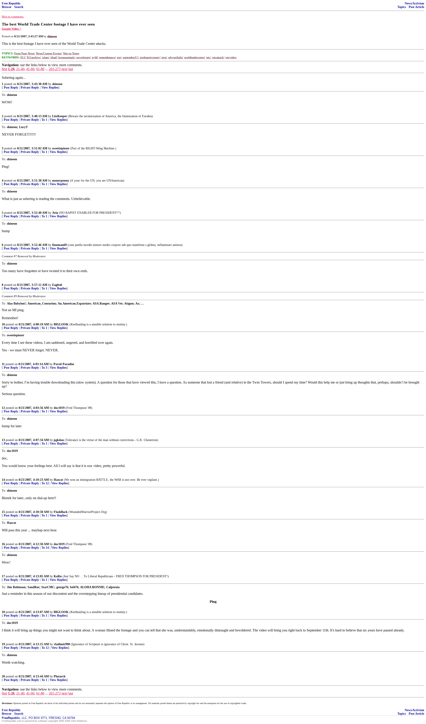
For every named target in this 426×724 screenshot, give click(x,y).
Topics (401, 7)
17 (3, 576)
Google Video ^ (11, 28)
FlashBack (61, 512)
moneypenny (60, 180)
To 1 (44, 119)
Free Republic (11, 3)
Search (18, 7)
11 (3, 364)
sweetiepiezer (60, 148)
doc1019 (59, 407)
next (64, 69)
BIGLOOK (61, 324)
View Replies (49, 87)
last (70, 69)
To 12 (45, 483)
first (4, 69)
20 (3, 676)
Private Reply (30, 87)
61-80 (40, 69)
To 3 (44, 367)
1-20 (11, 69)
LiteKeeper (59, 116)
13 (3, 440)
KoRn (58, 576)
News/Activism (414, 3)
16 (3, 544)
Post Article (416, 7)
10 (3, 324)
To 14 (45, 547)
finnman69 (59, 245)
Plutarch (59, 676)
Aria (55, 212)
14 (3, 479)
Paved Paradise (63, 364)
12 (3, 407)
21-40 (20, 69)
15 (3, 512)
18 (3, 612)
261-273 (55, 69)
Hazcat (58, 479)
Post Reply (11, 87)
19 (3, 644)
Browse (6, 7)
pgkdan (59, 440)
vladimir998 (62, 644)
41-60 (30, 69)
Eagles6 (57, 285)
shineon (57, 84)
